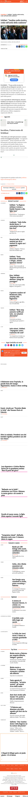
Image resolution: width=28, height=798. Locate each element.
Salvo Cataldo (14, 230)
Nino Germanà (16, 641)
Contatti (10, 792)
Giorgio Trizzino (17, 623)
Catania (12, 765)
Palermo (8, 765)
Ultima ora (23, 796)
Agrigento (16, 765)
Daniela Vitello (16, 587)
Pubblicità (15, 792)
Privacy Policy (5, 792)
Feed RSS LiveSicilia (21, 792)
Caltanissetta (22, 765)
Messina (8, 768)
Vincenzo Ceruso (17, 608)
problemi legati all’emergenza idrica (13, 178)
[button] (2, 759)
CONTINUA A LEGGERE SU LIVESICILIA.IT (14, 198)
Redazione (9, 44)
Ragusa (12, 768)
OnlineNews (4, 387)
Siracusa (16, 768)
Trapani (20, 768)
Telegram (15, 796)
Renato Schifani (10, 184)
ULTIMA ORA (3, 765)
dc (6, 184)
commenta (18, 187)
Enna (26, 765)
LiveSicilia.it (4, 14)
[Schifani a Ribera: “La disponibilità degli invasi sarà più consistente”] (12, 122)
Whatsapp (7, 796)
